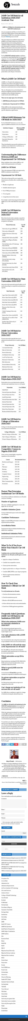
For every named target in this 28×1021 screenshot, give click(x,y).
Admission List (5, 883)
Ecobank (3, 900)
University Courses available (8, 1001)
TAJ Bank (3, 986)
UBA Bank (3, 991)
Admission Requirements (7, 885)
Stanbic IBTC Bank (6, 979)
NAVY (2, 945)
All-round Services (6, 890)
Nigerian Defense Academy (8, 953)
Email (3, 813)
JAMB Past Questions (6, 926)
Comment (3, 798)
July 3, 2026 (5, 23)
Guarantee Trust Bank (6, 909)
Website (3, 818)
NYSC (2, 958)
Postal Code (4, 970)
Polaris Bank (4, 960)
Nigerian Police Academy (7, 955)
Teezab (11, 23)
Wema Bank (4, 1008)
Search (3, 831)
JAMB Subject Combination (8, 931)
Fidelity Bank (4, 905)
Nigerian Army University (7, 950)
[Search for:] (14, 849)
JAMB (2, 921)
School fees (4, 974)
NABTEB (3, 943)
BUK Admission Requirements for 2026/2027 (12, 860)
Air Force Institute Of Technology (9, 888)
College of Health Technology (8, 895)
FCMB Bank (4, 902)
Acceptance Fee (5, 878)
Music (2, 941)
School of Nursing (6, 977)
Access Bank (4, 881)
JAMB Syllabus (5, 933)
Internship (4, 917)
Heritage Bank (4, 912)
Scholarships (4, 972)
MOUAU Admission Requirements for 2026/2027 (13, 858)
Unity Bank (4, 996)
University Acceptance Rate (8, 998)
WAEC (3, 1006)
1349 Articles (18, 761)
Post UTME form (5, 967)
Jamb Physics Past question (8, 929)
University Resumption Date (8, 1003)
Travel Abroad (4, 989)
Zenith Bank (4, 1010)
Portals (3, 965)
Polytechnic (4, 962)
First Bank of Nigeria (6, 907)
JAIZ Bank (3, 919)
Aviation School (5, 893)
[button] (26, 11)
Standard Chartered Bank (7, 982)
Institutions (4, 914)
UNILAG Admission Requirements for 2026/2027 (13, 870)
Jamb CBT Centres (6, 924)
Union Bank (4, 994)
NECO (3, 948)
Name (3, 809)
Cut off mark (4, 897)
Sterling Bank (4, 984)
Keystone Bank (5, 938)
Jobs (2, 936)
